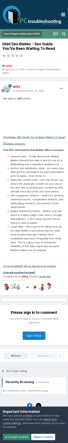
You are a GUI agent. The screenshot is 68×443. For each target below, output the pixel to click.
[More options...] (61, 88)
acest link (45, 276)
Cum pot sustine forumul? (19, 272)
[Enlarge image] (14, 143)
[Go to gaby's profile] (7, 88)
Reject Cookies (43, 436)
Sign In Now (34, 335)
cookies (27, 415)
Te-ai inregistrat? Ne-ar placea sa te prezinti (29, 266)
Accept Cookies (18, 436)
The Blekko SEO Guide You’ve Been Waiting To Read (34, 137)
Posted (28, 90)
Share (17, 355)
